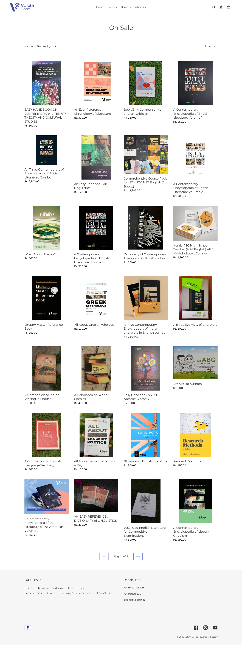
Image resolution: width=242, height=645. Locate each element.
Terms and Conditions (50, 588)
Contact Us (103, 593)
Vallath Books (191, 636)
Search (28, 588)
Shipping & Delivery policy (76, 593)
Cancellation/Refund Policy (40, 593)
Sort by (28, 46)
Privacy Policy (76, 588)
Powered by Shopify (208, 636)
